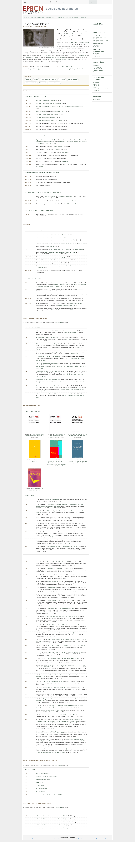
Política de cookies (79, 838)
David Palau (96, 46)
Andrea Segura (96, 56)
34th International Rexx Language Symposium (48, 386)
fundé (63, 34)
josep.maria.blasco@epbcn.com (36, 69)
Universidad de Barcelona (65, 196)
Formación (28, 79)
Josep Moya (96, 55)
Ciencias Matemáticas (49, 196)
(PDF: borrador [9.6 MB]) (59, 714)
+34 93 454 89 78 (67, 66)
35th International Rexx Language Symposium (48, 371)
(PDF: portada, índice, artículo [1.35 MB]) (65, 652)
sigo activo (48, 55)
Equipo (26, 17)
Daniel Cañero (96, 53)
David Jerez (96, 82)
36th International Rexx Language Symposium (48, 344)
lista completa (58, 322)
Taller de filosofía (49, 246)
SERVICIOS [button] (84, 2)
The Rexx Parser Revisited (43, 773)
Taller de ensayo (40, 111)
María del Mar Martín (98, 43)
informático (74, 47)
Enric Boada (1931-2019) (99, 37)
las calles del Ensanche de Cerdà (63, 59)
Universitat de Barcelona (80, 284)
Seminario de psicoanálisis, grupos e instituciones (49, 120)
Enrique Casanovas (51, 143)
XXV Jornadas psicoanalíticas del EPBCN (47, 331)
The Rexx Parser (40, 791)
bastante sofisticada (31, 57)
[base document (72, 381)
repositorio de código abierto (57, 57)
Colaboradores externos (72, 17)
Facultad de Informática (75, 303)
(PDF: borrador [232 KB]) (54, 687)
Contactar (34, 838)
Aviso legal (56, 838)
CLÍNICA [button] (57, 2)
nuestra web (82, 55)
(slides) (44, 391)
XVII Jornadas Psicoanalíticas (52, 828)
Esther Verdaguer (97, 85)
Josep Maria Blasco (98, 35)
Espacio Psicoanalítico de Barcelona (78, 34)
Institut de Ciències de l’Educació (61, 284)
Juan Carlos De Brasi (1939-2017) (101, 40)
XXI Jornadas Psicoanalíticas (51, 816)
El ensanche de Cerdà (54, 82)
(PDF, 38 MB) (50, 752)
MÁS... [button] (108, 2)
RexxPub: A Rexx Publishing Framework (46, 776)
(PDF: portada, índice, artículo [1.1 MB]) (66, 646)
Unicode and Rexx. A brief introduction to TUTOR (49, 795)
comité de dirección (72, 38)
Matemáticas (74, 43)
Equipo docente (50, 17)
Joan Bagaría (61, 141)
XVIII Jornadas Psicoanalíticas (52, 825)
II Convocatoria (82, 243)
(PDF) (51, 537)
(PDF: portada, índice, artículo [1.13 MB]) (63, 633)
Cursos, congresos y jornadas (48, 79)
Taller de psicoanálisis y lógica (58, 234)
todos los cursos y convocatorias (59, 266)
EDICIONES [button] (76, 2)
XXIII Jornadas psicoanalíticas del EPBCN (47, 363)
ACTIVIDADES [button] (66, 2)
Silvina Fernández (97, 42)
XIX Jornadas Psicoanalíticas (52, 822)
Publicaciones (62, 79)
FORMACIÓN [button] (48, 2)
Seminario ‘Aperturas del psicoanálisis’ (46, 100)
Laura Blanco (96, 65)
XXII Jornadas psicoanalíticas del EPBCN (47, 394)
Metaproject (39, 782)
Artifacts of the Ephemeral (43, 779)
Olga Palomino (96, 45)
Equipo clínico (60, 17)
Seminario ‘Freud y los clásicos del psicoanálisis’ (48, 103)
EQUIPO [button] (92, 2)
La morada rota (69, 339)
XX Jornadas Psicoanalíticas (51, 819)
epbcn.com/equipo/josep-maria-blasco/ (72, 69)
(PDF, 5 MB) (51, 749)
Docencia (36, 79)
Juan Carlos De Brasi (58, 111)
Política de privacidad (101, 838)
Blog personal (42, 82)
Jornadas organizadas (31, 82)
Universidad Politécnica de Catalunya (66, 305)
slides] (44, 376)
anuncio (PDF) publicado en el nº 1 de (50, 286)
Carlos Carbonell (61, 465)
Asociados (83, 17)
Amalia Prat (96, 87)
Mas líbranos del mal (70, 332)
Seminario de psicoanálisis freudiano (45, 117)
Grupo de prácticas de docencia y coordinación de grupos (60, 252)
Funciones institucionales (37, 17)
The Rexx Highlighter (41, 788)
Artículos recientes (72, 79)
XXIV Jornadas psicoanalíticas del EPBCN (47, 337)
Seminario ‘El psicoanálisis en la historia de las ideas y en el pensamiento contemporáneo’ (59, 106)
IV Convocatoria (79, 249)
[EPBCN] (25, 2)
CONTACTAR (101, 2)
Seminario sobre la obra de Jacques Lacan (47, 114)
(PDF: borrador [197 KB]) (53, 681)
